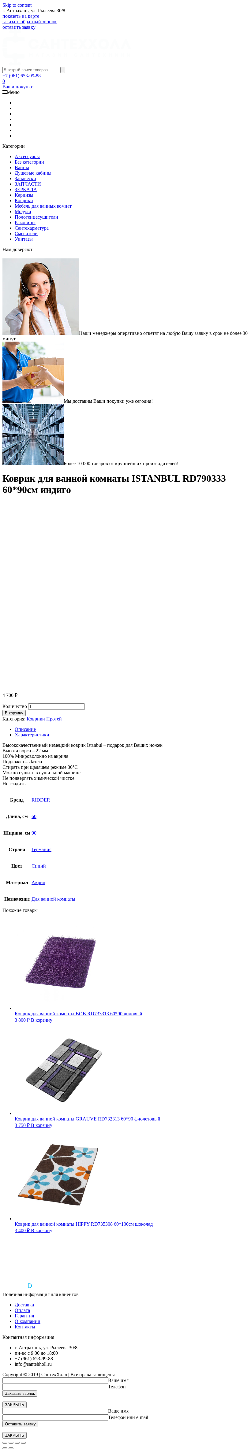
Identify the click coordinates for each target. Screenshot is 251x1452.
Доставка (24, 1304)
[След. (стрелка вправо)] (11, 1448)
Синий (39, 866)
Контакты (25, 1326)
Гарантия (24, 1315)
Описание (25, 729)
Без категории (29, 162)
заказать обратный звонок (29, 21)
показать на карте (20, 16)
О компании (27, 1321)
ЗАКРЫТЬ (14, 1404)
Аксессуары (27, 156)
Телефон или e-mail (128, 1417)
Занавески (25, 178)
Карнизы (24, 195)
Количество (14, 706)
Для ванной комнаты (53, 899)
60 (34, 816)
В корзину (14, 713)
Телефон (117, 1386)
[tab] (132, 729)
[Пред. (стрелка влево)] (4, 1448)
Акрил (38, 882)
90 (34, 832)
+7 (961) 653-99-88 (21, 75)
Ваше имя (118, 1380)
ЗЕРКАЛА (26, 189)
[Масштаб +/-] (23, 1443)
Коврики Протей (44, 718)
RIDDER (41, 799)
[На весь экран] (17, 1443)
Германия (41, 849)
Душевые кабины (33, 173)
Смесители (26, 233)
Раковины (25, 222)
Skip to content (17, 5)
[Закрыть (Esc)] (4, 1443)
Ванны (22, 167)
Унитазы (24, 239)
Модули (23, 211)
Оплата (22, 1310)
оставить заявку (19, 27)
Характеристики (32, 734)
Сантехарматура (32, 228)
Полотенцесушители (36, 217)
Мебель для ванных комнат (43, 206)
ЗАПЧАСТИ (28, 184)
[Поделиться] (11, 1443)
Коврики (24, 200)
